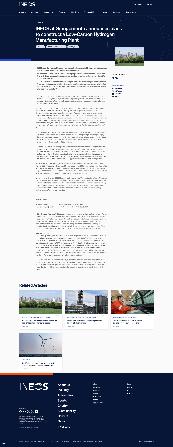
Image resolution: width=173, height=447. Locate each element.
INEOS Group (40, 47)
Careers (116, 12)
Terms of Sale (76, 441)
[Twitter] (28, 411)
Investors (130, 12)
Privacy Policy (43, 441)
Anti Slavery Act (30, 441)
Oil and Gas (97, 397)
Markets (95, 400)
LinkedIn (118, 94)
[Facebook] (20, 411)
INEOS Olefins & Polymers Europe (56, 47)
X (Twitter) (118, 91)
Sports (62, 12)
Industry (34, 12)
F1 (128, 390)
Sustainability (90, 12)
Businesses (96, 387)
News (104, 12)
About (21, 12)
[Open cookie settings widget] (3, 443)
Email (117, 97)
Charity (74, 12)
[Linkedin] (36, 411)
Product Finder (98, 403)
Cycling (130, 393)
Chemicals (96, 390)
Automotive (49, 12)
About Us (64, 385)
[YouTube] (24, 411)
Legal (21, 441)
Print (116, 78)
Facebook (118, 88)
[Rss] (32, 411)
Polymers (96, 393)
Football (130, 387)
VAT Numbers (65, 441)
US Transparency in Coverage (92, 441)
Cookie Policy (54, 441)
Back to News (120, 74)
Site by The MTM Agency (146, 441)
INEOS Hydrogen (73, 47)
